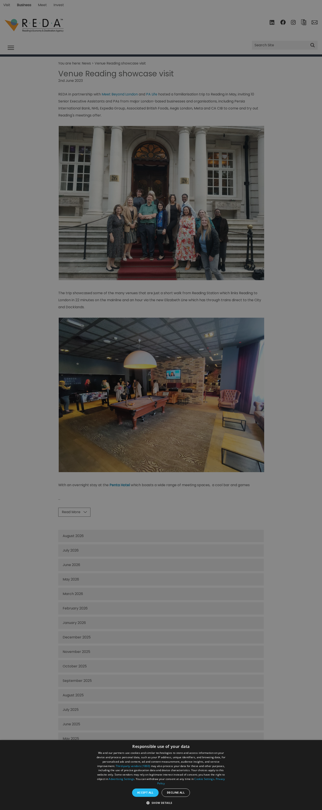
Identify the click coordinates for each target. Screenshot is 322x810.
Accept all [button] (145, 792)
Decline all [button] (176, 792)
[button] (161, 802)
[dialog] (161, 775)
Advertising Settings (121, 779)
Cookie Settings (204, 779)
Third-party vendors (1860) (133, 766)
